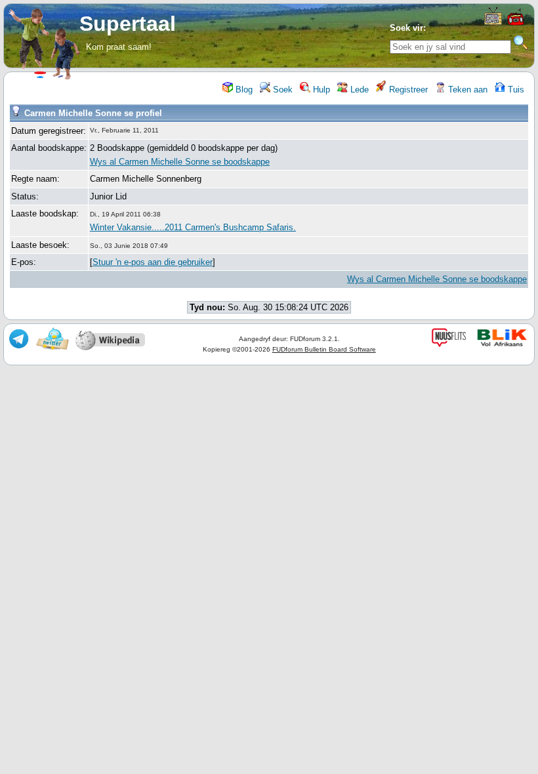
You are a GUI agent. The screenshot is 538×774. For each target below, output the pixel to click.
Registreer (407, 89)
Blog (243, 89)
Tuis (514, 89)
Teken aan (466, 89)
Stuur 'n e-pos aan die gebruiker (153, 262)
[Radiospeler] (516, 24)
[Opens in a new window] (493, 22)
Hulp (320, 89)
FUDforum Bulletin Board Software (324, 349)
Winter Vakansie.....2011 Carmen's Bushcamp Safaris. (193, 227)
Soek (281, 89)
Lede (358, 89)
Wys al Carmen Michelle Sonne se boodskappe (180, 162)
